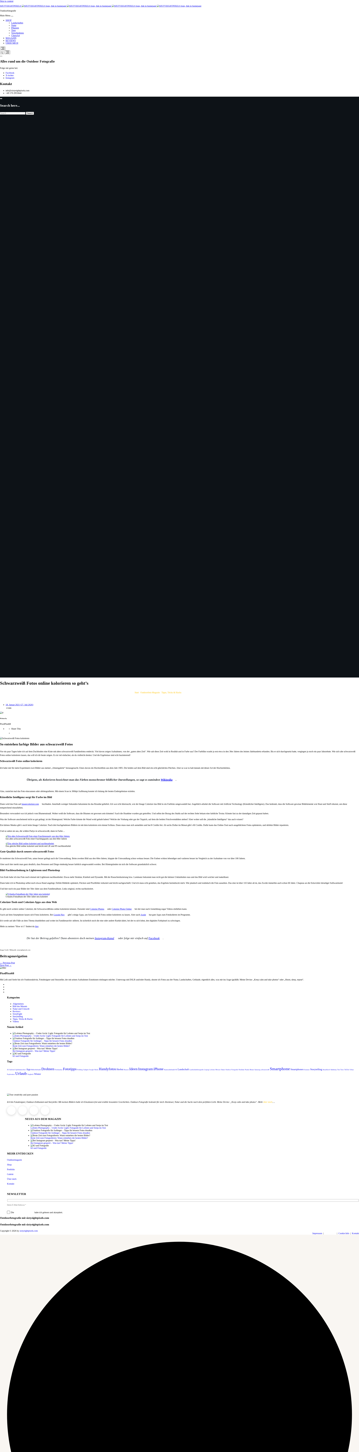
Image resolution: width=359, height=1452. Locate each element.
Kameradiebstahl (169, 1069)
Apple (143, 915)
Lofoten (212, 1069)
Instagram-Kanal (104, 938)
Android (12, 1069)
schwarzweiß (265, 1069)
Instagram (145, 1069)
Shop (9, 1164)
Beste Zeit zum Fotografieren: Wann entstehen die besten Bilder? (41, 1046)
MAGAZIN (11, 38)
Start (137, 692)
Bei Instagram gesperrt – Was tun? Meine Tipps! (34, 1051)
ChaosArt (15, 35)
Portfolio (11, 1169)
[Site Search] (2, 52)
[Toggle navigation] (3, 48)
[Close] (12, 16)
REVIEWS (11, 40)
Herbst (120, 1069)
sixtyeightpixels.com (29, 1231)
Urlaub (21, 1073)
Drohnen (47, 1069)
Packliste (241, 1069)
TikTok (346, 1069)
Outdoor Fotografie (231, 1069)
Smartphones (297, 1069)
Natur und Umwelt (21, 1009)
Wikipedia (166, 779)
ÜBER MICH (12, 43)
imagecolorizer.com (30, 804)
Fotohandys (58, 1069)
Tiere (13, 30)
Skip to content (6, 1)
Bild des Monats (20, 1006)
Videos (16, 1021)
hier (36, 926)
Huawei (126, 1069)
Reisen (252, 1069)
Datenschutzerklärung (24, 1212)
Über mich (11, 1179)
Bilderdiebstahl (36, 1069)
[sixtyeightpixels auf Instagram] (11, 1110)
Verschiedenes (17, 33)
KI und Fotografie (21, 1056)
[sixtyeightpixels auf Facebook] (22, 1110)
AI (8, 1069)
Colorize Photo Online (122, 909)
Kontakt (10, 1184)
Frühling (80, 1069)
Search (30, 113)
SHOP (8, 20)
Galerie (10, 1174)
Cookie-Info (343, 1233)
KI (176, 1069)
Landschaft (183, 1069)
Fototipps (70, 1069)
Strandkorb (326, 1069)
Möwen (217, 1069)
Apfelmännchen (20, 1069)
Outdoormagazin (14, 1160)
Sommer (307, 1069)
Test (338, 1069)
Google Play (59, 915)
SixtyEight (17, 1014)
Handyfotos (107, 1069)
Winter (37, 1074)
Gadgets (85, 1069)
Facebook (154, 938)
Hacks (96, 1069)
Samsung (257, 1069)
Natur (13, 25)
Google (91, 1069)
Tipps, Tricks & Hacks (171, 692)
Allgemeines (18, 1004)
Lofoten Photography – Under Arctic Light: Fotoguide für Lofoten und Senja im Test (50, 1036)
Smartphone (280, 1069)
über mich (267, 1102)
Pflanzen (15, 28)
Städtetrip (334, 1069)
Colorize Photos (97, 909)
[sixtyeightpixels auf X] (45, 1110)
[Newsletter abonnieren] (358, 1204)
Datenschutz (330, 1233)
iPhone (158, 1069)
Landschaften (17, 23)
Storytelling (18, 1016)
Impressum (317, 1233)
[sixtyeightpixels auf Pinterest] (33, 1110)
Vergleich (30, 1074)
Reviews (16, 1011)
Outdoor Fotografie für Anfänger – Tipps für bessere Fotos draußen (42, 1041)
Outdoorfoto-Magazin (150, 692)
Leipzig (206, 1069)
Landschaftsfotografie (196, 1069)
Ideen (133, 1069)
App (28, 1069)
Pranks (247, 1069)
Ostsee (223, 1069)
